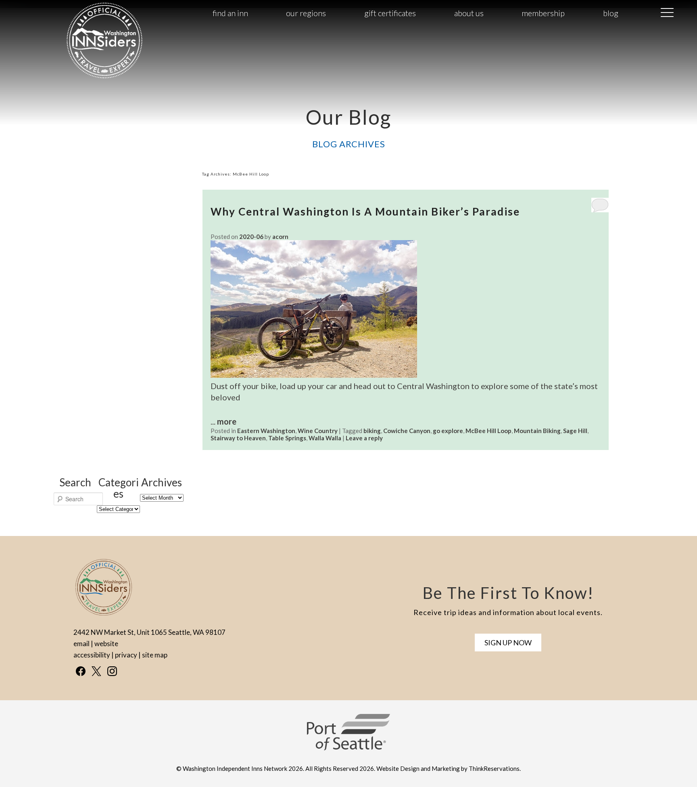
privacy (126, 655)
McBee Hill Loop (488, 430)
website (106, 643)
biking (372, 430)
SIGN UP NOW (508, 642)
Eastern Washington (266, 430)
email (81, 643)
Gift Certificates (390, 13)
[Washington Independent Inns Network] (104, 77)
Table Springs (287, 438)
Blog (610, 13)
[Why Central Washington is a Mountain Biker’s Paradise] (314, 374)
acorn (280, 236)
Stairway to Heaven (238, 438)
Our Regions (306, 13)
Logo (87, 13)
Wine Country (318, 430)
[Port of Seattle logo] (348, 747)
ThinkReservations (494, 768)
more (226, 421)
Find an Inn (230, 13)
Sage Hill (575, 430)
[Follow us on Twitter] (96, 671)
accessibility (91, 655)
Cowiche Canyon (406, 430)
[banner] (348, 739)
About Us (469, 13)
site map (154, 655)
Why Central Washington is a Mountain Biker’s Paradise (365, 211)
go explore (448, 430)
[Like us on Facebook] (81, 671)
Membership (543, 13)
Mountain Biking (537, 430)
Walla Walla (325, 438)
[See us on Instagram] (112, 671)
